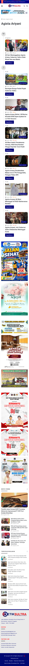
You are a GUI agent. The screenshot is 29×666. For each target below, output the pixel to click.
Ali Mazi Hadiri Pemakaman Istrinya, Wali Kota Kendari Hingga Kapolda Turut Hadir (15, 145)
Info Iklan (22, 663)
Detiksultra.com (14, 658)
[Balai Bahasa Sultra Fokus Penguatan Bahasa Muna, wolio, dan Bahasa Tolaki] (5, 521)
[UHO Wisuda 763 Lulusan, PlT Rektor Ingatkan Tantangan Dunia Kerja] (5, 543)
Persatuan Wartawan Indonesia (8, 645)
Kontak (6, 660)
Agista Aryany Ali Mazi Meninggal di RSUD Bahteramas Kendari (16, 201)
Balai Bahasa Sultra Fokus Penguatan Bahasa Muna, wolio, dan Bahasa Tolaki (19, 520)
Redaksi (8, 53)
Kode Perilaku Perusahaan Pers (11, 663)
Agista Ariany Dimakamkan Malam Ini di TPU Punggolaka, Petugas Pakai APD (15, 173)
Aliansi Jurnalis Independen (7, 647)
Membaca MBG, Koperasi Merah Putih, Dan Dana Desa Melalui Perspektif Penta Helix (17, 585)
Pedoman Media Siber (19, 660)
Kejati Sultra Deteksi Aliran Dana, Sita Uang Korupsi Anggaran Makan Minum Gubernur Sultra (17, 563)
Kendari (5, 621)
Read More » (9, 62)
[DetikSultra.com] (14, 5)
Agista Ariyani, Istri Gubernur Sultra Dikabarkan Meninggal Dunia (15, 229)
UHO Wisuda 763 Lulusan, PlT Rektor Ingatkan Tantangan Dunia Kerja (18, 542)
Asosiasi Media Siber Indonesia (8, 643)
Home (3, 19)
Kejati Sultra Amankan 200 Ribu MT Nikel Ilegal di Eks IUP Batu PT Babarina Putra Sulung (17, 601)
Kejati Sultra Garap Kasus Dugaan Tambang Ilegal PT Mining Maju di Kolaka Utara (17, 577)
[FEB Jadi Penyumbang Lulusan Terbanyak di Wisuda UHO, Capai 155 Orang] (5, 528)
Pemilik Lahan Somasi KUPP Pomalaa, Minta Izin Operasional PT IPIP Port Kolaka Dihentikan (13, 511)
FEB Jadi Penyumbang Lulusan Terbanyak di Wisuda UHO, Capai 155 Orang (19, 527)
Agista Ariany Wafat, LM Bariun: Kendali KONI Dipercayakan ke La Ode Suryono (16, 116)
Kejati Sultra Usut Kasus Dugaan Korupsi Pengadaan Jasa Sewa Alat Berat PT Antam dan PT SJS (17, 593)
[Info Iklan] (14, 11)
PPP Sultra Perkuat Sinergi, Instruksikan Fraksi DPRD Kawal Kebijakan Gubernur (19, 535)
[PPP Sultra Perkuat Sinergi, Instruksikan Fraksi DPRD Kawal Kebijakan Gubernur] (5, 535)
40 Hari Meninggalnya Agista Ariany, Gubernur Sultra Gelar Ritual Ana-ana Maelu (15, 57)
